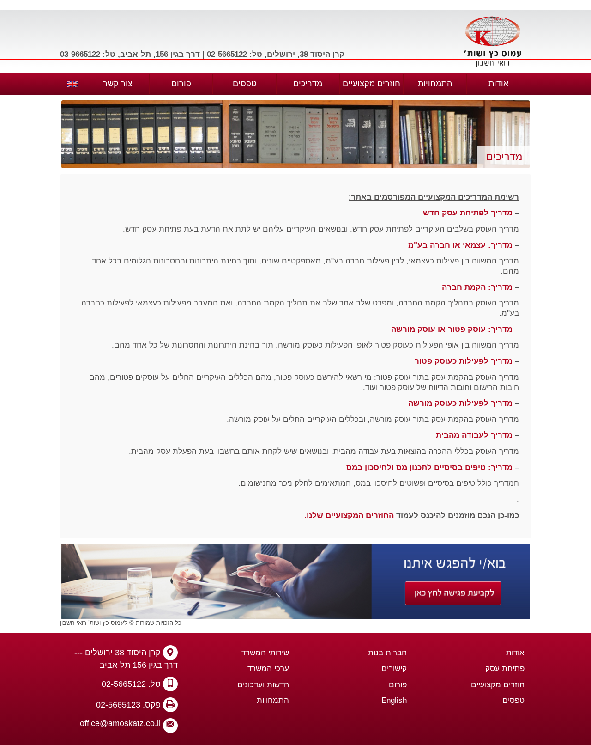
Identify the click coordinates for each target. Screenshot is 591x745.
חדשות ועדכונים (263, 684)
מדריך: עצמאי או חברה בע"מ (460, 245)
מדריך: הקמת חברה (477, 287)
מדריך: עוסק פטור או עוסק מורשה (452, 329)
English (394, 700)
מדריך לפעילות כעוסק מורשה (460, 403)
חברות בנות (387, 652)
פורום (181, 83)
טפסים (245, 83)
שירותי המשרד (265, 652)
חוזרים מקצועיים (371, 83)
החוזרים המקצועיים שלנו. (349, 515)
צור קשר (118, 83)
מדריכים (307, 83)
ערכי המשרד (268, 668)
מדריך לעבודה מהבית (474, 435)
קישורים (394, 668)
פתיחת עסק (505, 668)
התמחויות (435, 83)
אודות (498, 83)
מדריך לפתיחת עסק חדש (468, 212)
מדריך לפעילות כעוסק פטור (464, 361)
